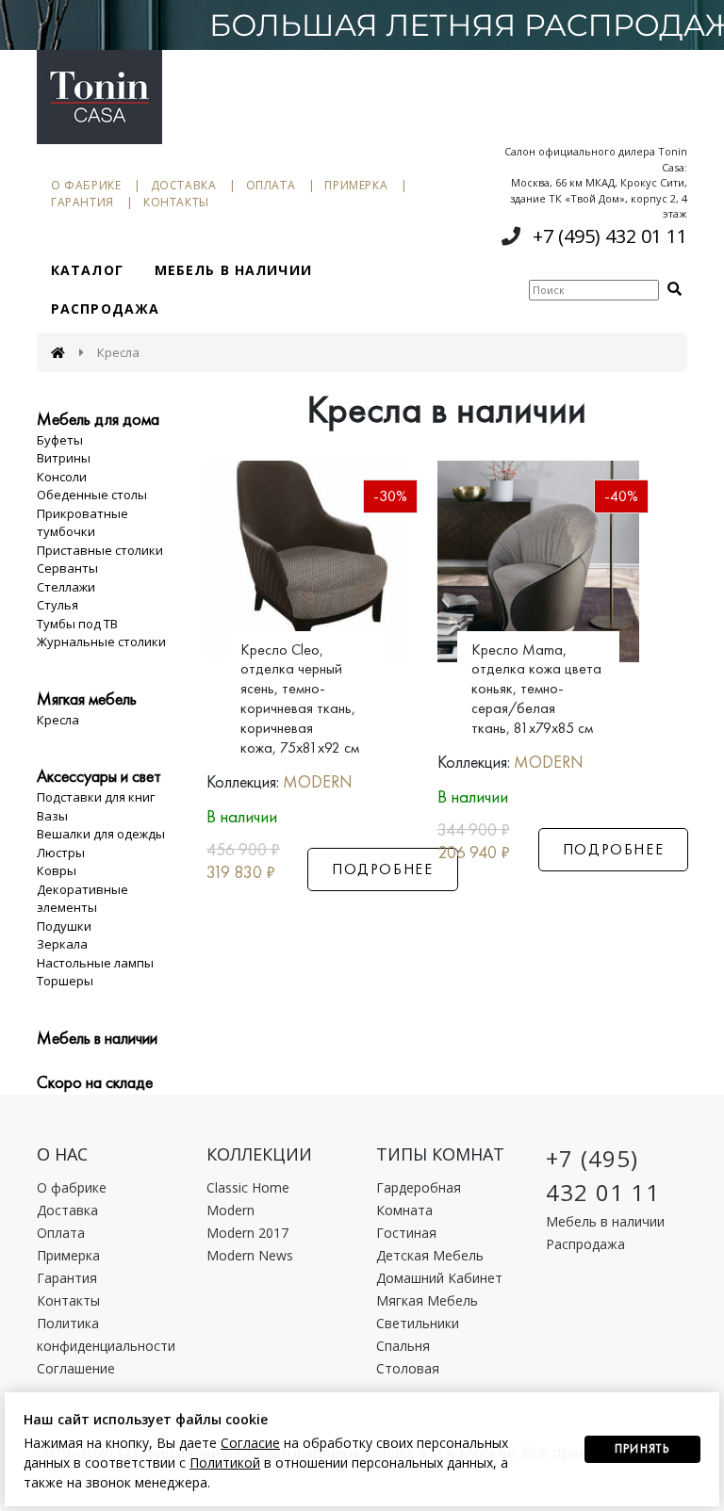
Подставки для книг (96, 796)
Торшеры (65, 980)
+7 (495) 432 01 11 (610, 236)
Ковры (56, 870)
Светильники (417, 1323)
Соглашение (76, 1368)
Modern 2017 (247, 1233)
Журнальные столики (101, 641)
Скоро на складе (95, 1082)
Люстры (61, 852)
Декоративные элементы (82, 899)
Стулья (57, 604)
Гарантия (82, 202)
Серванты (67, 568)
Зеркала (62, 943)
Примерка (355, 185)
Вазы (52, 815)
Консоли (62, 476)
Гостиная (406, 1233)
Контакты (176, 202)
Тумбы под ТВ (77, 623)
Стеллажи (66, 586)
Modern (230, 1210)
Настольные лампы (95, 962)
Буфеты (60, 439)
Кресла (58, 719)
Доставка (184, 185)
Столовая (407, 1368)
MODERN (318, 781)
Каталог (87, 270)
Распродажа (105, 308)
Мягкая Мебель (427, 1300)
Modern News (249, 1255)
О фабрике (86, 185)
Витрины (63, 457)
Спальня (403, 1346)
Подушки (64, 926)
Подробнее (382, 869)
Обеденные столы (92, 494)
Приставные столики (100, 550)
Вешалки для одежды (101, 833)
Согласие (250, 1443)
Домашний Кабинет (439, 1278)
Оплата (271, 185)
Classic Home (247, 1187)
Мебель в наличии (233, 270)
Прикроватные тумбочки (82, 523)
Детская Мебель (430, 1255)
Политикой (224, 1462)
